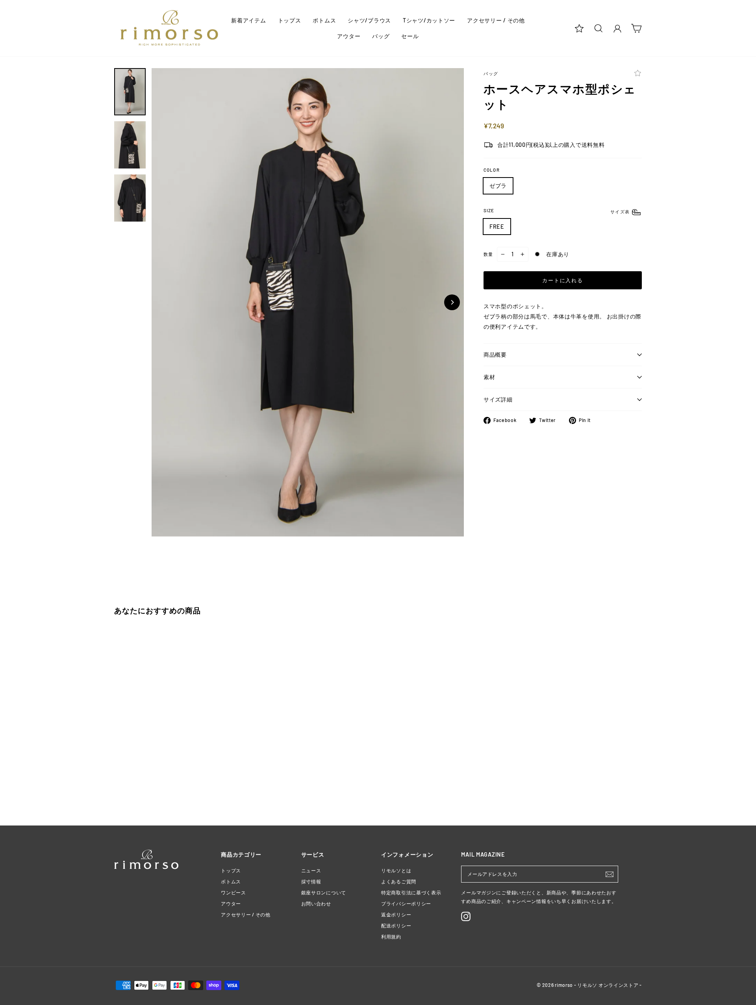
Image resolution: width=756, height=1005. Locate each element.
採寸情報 (311, 881)
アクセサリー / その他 (496, 20)
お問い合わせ (316, 903)
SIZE (557, 211)
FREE (496, 226)
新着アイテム (248, 20)
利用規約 (391, 936)
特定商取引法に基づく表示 (411, 892)
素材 (489, 377)
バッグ (380, 36)
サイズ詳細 (498, 399)
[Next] (452, 302)
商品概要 (495, 354)
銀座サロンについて (323, 892)
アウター (348, 36)
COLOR (492, 169)
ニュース (311, 870)
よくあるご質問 (398, 881)
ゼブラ (498, 185)
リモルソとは (396, 870)
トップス (289, 20)
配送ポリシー (396, 925)
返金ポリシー (396, 914)
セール (410, 36)
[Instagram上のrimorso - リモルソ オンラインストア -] (466, 916)
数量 (488, 254)
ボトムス (324, 20)
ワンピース (233, 892)
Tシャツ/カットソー (429, 20)
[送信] (609, 874)
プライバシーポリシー (406, 903)
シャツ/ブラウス (369, 20)
